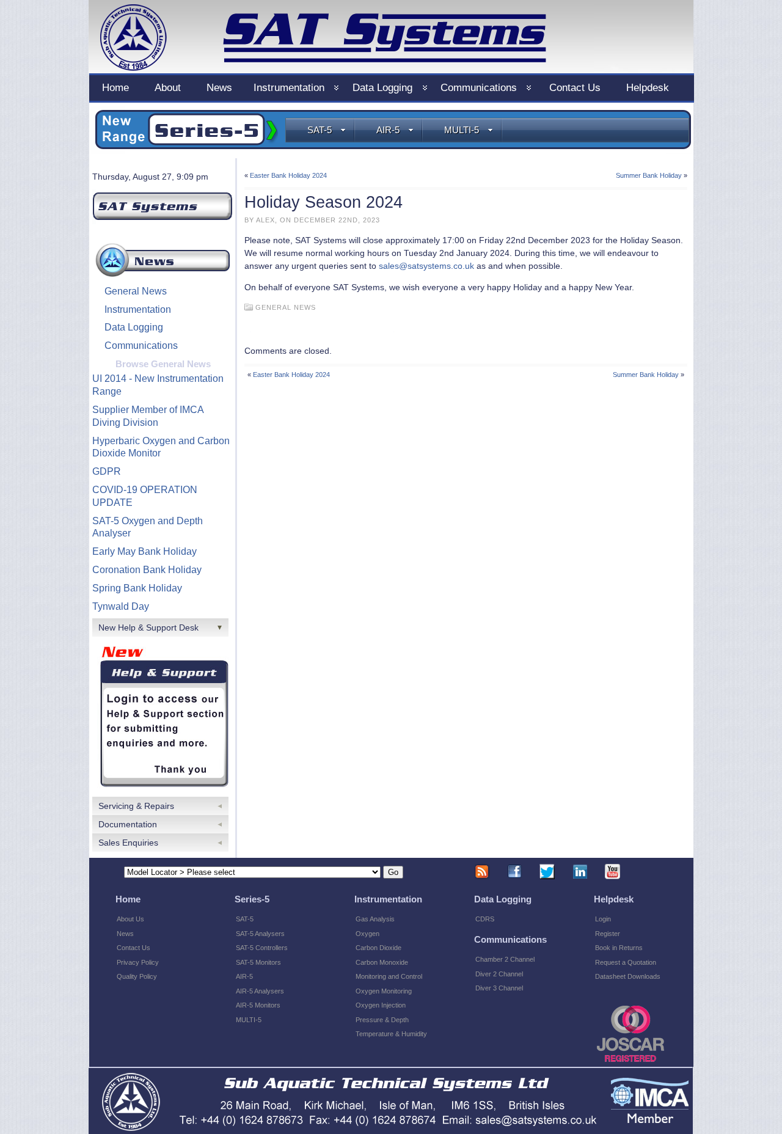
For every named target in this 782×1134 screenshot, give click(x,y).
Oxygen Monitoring (384, 991)
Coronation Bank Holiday (147, 570)
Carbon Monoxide (382, 962)
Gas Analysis (375, 919)
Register (607, 933)
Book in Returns (619, 947)
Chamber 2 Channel (505, 959)
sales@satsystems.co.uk (426, 266)
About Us (130, 919)
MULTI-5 (461, 130)
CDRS (484, 919)
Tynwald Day (120, 606)
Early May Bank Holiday (144, 551)
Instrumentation (137, 309)
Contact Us (133, 947)
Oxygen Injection (381, 1005)
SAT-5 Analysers (260, 933)
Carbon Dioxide (378, 947)
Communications (141, 345)
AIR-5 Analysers (260, 991)
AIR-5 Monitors (258, 1005)
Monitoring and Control (389, 976)
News (125, 933)
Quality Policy (137, 976)
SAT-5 (319, 130)
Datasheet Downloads (627, 976)
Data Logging (133, 327)
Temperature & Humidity (391, 1033)
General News (135, 291)
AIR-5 (388, 130)
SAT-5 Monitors (258, 962)
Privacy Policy (138, 962)
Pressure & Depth (382, 1019)
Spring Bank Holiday (137, 588)
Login (603, 919)
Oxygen (367, 933)
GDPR (106, 471)
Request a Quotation (625, 962)
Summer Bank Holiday (649, 175)
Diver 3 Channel (499, 988)
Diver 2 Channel (499, 974)
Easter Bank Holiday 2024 (288, 175)
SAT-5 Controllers (262, 947)
